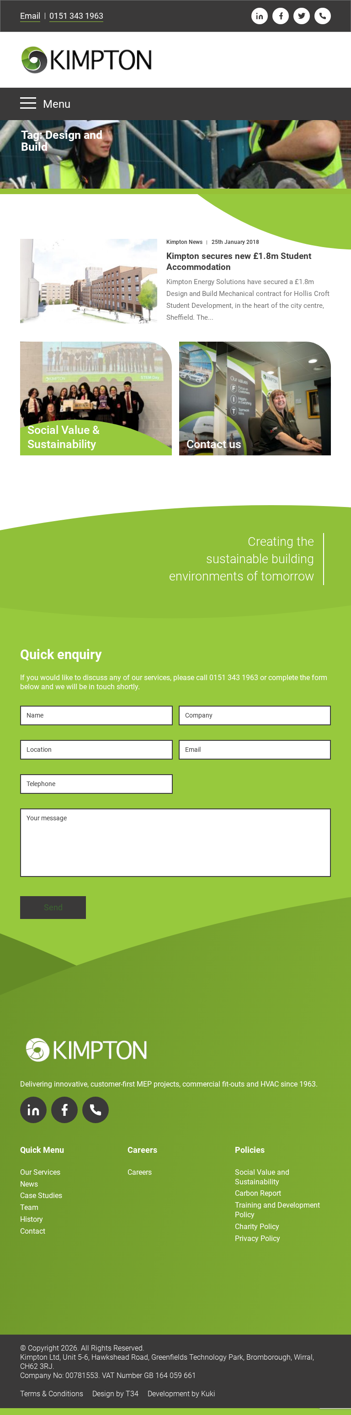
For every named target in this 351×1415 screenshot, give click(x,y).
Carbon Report (258, 1193)
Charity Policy (257, 1226)
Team (29, 1207)
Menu (56, 104)
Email (30, 16)
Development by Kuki (181, 1393)
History (31, 1219)
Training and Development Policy (277, 1210)
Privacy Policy (257, 1238)
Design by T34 (115, 1393)
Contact (32, 1231)
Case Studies (41, 1195)
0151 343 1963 (76, 16)
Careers (140, 1172)
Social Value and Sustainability (262, 1177)
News (29, 1184)
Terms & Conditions (51, 1393)
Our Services (40, 1172)
